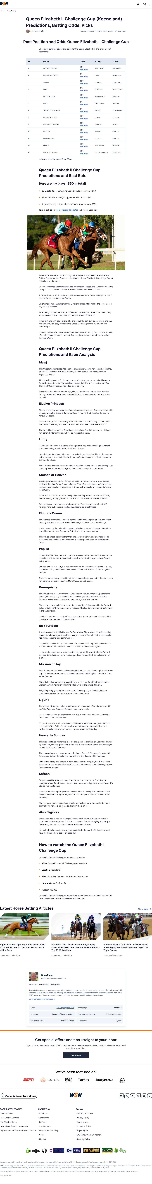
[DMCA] (33, 1150)
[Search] (144, 3)
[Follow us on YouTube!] (132, 1095)
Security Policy (83, 1139)
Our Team (42, 1122)
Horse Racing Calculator (67, 210)
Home (2, 11)
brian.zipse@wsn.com (65, 1008)
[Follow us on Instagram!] (138, 1095)
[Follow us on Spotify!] (144, 1095)
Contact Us (43, 1118)
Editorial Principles (84, 1113)
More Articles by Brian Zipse (41, 999)
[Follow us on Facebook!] (121, 1095)
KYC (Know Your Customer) (88, 1135)
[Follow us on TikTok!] (149, 1095)
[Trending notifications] (138, 4)
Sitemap (42, 1139)
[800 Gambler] (91, 1150)
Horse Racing (11, 11)
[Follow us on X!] (126, 1095)
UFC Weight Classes (9, 1118)
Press (40, 1135)
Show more (143, 909)
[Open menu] (151, 4)
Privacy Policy (82, 1118)
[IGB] (56, 1150)
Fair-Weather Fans (8, 1122)
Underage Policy (83, 1126)
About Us (42, 1113)
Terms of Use (82, 1122)
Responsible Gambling (48, 1130)
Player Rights (82, 1130)
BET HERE (84, 69)
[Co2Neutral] (120, 1150)
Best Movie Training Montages (14, 1126)
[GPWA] (107, 1150)
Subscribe (76, 1055)
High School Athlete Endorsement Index (18, 1130)
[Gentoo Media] (73, 1150)
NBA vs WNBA (6, 1113)
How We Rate (44, 1126)
